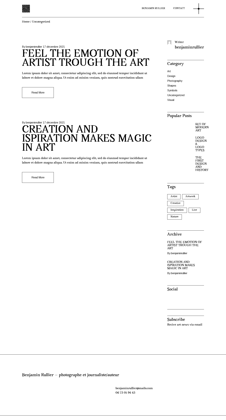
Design (171, 76)
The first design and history (201, 164)
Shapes (171, 85)
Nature (175, 216)
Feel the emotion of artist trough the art (85, 59)
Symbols (172, 90)
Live (194, 210)
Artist (174, 196)
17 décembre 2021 (54, 46)
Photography (174, 80)
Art (169, 71)
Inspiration (177, 210)
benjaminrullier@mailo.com (134, 388)
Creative (176, 203)
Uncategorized (175, 95)
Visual (170, 100)
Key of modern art (202, 127)
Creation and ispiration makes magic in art (87, 139)
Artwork (190, 196)
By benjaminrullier (32, 46)
